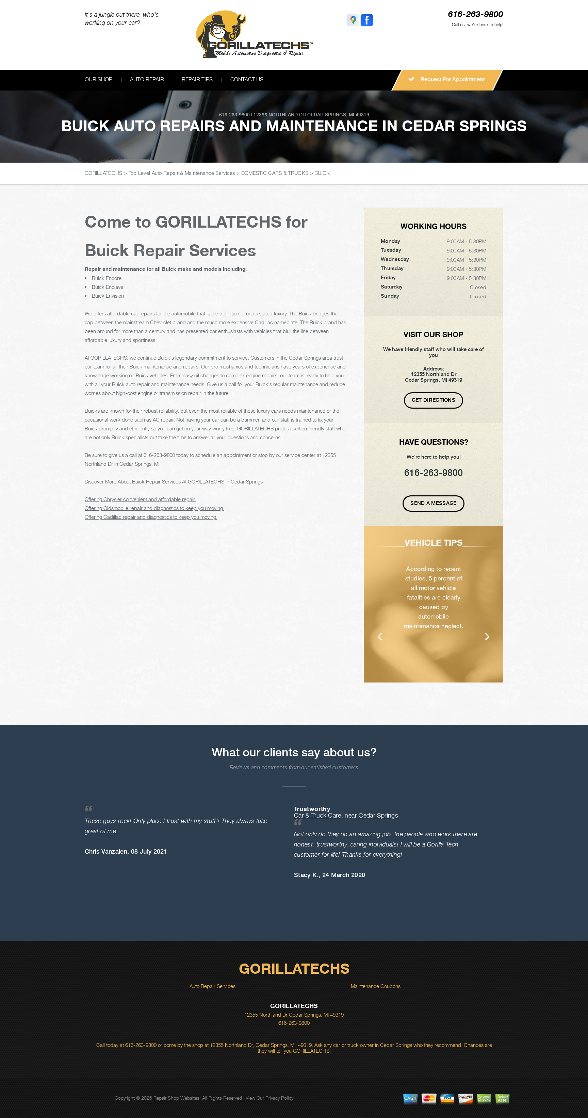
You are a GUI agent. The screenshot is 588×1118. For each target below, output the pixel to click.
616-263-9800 (475, 14)
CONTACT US (246, 79)
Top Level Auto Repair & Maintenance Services (182, 173)
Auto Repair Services (212, 986)
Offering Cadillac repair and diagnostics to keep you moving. (151, 517)
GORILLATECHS (103, 173)
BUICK (322, 173)
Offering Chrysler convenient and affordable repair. (140, 499)
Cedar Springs (378, 815)
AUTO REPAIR (147, 79)
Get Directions (433, 400)
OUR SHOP (98, 79)
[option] (433, 604)
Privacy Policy (279, 1098)
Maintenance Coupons (376, 986)
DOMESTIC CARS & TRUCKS (275, 173)
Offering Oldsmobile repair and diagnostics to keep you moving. (154, 508)
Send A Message (433, 503)
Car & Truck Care (317, 815)
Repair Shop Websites (176, 1098)
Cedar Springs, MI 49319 (338, 114)
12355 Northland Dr (280, 114)
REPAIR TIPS (197, 79)
